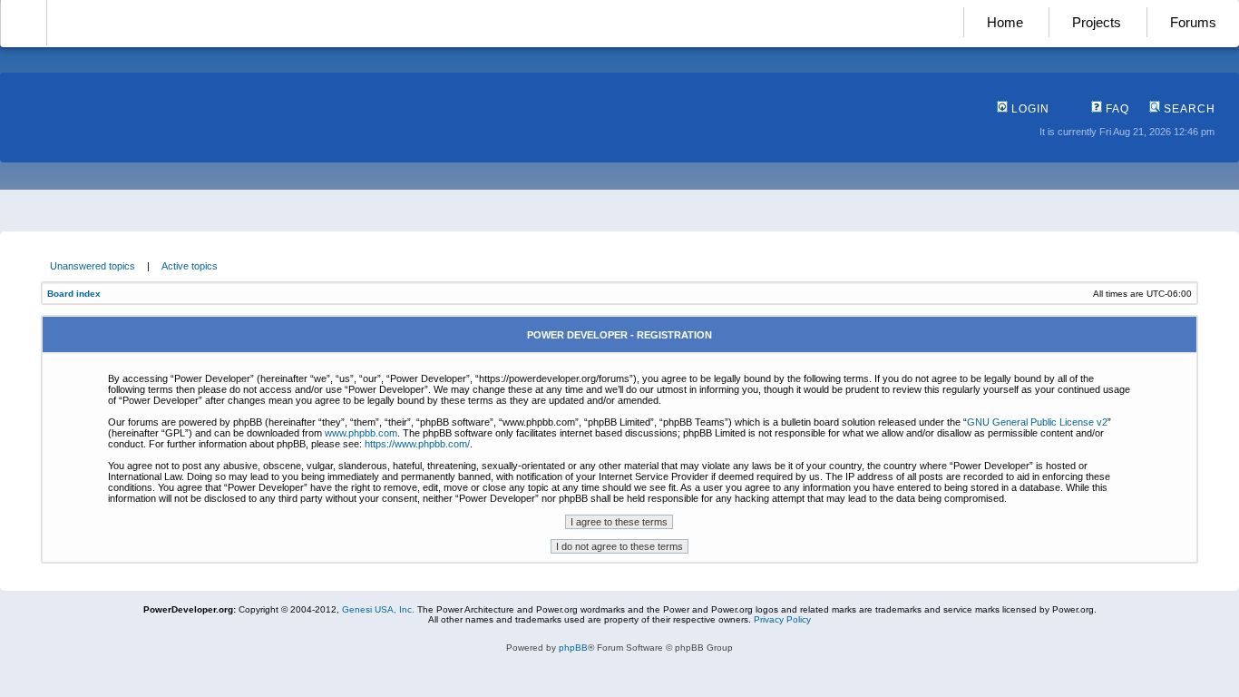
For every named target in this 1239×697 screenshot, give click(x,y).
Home (1005, 22)
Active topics (189, 265)
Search (1187, 109)
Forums (1193, 22)
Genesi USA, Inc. (378, 609)
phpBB (573, 648)
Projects (1096, 22)
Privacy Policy (782, 619)
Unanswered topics (92, 265)
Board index (74, 294)
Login (1028, 109)
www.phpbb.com (361, 432)
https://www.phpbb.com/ (417, 443)
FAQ (1115, 109)
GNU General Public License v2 (1037, 422)
